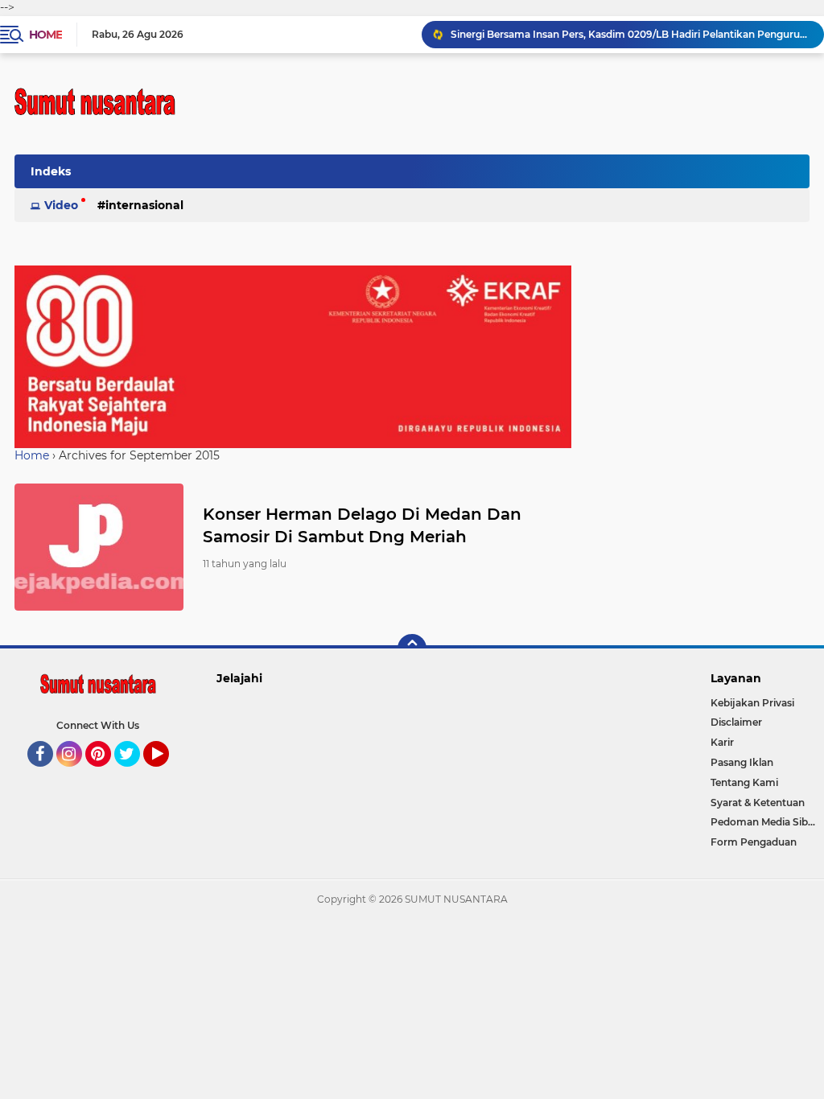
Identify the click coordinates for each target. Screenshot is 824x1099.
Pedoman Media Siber (764, 822)
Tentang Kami (744, 782)
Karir (722, 742)
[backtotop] (412, 648)
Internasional (144, 205)
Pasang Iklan (742, 762)
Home (45, 34)
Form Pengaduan (754, 842)
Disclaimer (736, 722)
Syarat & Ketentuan (758, 802)
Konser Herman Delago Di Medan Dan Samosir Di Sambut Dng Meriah (362, 525)
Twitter (134, 774)
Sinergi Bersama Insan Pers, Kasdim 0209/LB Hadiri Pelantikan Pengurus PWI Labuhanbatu (630, 34)
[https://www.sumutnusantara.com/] (292, 355)
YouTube (167, 774)
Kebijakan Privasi (752, 703)
